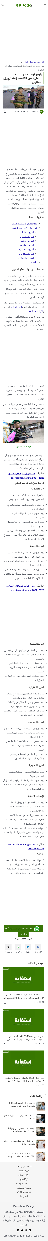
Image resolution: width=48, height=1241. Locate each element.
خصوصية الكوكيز (24, 1192)
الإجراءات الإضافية (26, 258)
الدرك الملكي (16, 307)
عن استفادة (24, 1170)
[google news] (26, 1230)
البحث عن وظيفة (24, 1166)
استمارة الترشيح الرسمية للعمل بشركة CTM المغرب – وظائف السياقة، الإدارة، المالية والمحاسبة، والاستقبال (19, 1155)
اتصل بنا (24, 1196)
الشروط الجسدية (26, 249)
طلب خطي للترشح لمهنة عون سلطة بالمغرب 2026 (19, 1142)
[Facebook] (30, 1230)
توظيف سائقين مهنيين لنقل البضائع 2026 (19, 1117)
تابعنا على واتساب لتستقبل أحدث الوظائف (19, 931)
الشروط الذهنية (27, 240)
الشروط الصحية (27, 236)
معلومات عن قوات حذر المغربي (24, 223)
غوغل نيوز (24, 1179)
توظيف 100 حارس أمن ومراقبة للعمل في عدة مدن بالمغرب (21, 1129)
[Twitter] (22, 1230)
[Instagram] (18, 1230)
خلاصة (34, 262)
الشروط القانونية (27, 245)
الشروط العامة (28, 232)
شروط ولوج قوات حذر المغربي (24, 228)
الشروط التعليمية (26, 253)
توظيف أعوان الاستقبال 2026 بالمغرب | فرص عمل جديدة (22, 1104)
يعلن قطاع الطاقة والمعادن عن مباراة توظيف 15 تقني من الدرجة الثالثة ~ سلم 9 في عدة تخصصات (24, 1079)
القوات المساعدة (36, 311)
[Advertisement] (24, 35)
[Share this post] (5, 111)
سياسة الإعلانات (24, 1187)
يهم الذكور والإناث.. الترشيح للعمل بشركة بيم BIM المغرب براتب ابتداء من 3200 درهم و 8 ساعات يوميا (24, 996)
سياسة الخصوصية (24, 1183)
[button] (2, 5)
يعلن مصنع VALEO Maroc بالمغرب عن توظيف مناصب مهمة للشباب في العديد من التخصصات (25, 1038)
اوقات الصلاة (24, 1175)
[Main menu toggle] (45, 5)
